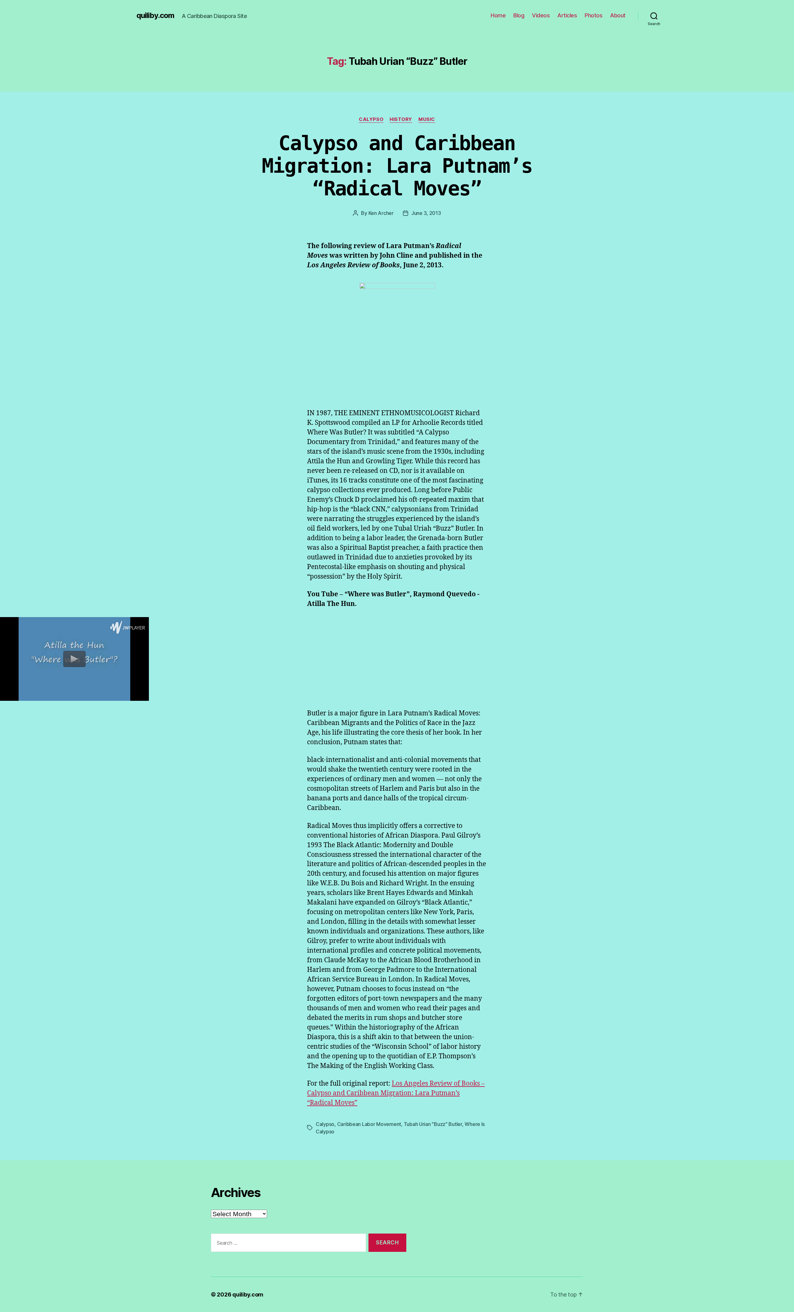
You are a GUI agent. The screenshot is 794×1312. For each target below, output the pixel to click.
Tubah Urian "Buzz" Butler (433, 1124)
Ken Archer (381, 213)
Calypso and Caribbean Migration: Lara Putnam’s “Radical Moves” (397, 166)
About (618, 15)
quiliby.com (155, 15)
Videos (541, 15)
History (401, 119)
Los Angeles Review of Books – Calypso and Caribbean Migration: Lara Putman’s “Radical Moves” (396, 1093)
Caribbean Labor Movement (369, 1124)
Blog (518, 15)
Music (426, 119)
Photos (593, 15)
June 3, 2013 (426, 213)
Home (498, 15)
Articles (567, 15)
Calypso (371, 119)
